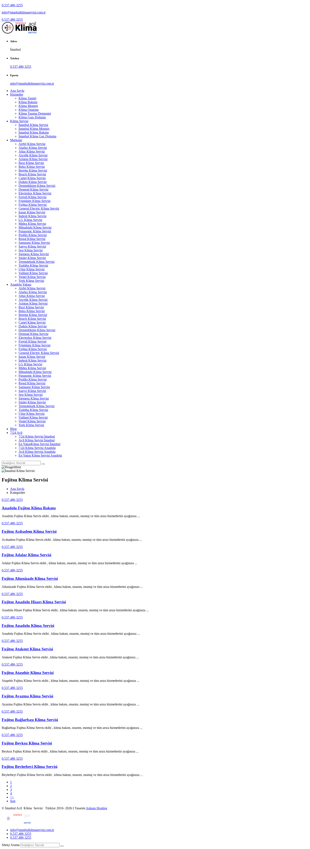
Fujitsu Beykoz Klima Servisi (27, 743)
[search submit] (62, 846)
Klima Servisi (19, 121)
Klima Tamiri (27, 98)
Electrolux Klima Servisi (35, 193)
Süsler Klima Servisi (32, 258)
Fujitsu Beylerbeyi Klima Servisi (29, 766)
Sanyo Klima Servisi (32, 246)
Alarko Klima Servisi (33, 147)
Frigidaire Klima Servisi (34, 201)
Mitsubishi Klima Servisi (35, 227)
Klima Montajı (28, 106)
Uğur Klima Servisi (31, 269)
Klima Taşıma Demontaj (35, 113)
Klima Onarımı (29, 109)
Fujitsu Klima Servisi (33, 204)
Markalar (16, 140)
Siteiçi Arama (11, 845)
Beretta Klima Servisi (33, 170)
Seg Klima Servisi (31, 250)
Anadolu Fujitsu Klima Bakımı (29, 508)
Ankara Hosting (96, 808)
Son (12, 801)
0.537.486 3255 (12, 5)
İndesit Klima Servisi (32, 216)
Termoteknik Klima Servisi (36, 261)
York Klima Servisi (31, 280)
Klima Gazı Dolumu (32, 117)
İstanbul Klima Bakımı (34, 132)
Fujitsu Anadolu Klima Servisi (28, 625)
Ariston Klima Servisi (33, 159)
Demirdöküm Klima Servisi (37, 185)
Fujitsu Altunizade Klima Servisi (30, 578)
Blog (13, 429)
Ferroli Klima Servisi (32, 197)
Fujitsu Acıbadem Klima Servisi (29, 531)
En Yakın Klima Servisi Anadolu (40, 455)
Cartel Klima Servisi (32, 178)
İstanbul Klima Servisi (33, 125)
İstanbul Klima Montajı (34, 128)
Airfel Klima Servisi (32, 144)
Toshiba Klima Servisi (33, 265)
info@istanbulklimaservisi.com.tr (24, 12)
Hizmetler (16, 94)
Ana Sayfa (17, 90)
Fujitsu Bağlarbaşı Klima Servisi (30, 719)
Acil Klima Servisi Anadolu (37, 451)
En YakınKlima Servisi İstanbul (39, 444)
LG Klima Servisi (30, 220)
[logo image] (17, 823)
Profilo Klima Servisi (33, 235)
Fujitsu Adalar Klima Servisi (26, 555)
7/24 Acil (16, 432)
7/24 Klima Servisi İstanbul (37, 436)
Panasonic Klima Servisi (35, 231)
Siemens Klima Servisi (34, 254)
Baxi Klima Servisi (31, 163)
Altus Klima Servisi (32, 151)
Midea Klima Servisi (32, 223)
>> (12, 797)
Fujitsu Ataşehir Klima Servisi (28, 672)
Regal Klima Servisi (32, 239)
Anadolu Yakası (20, 284)
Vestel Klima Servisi (32, 277)
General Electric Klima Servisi (39, 208)
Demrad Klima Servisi (33, 189)
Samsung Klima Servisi (34, 242)
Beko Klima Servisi (32, 166)
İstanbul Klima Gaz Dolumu (37, 136)
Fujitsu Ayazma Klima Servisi (27, 696)
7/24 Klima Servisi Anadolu (37, 448)
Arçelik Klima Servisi (33, 155)
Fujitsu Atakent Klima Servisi (27, 649)
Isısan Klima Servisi (32, 212)
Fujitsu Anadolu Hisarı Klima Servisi (34, 602)
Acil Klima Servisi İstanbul (37, 440)
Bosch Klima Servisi (32, 174)
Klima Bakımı (28, 102)
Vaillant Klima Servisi (33, 273)
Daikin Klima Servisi (33, 182)
